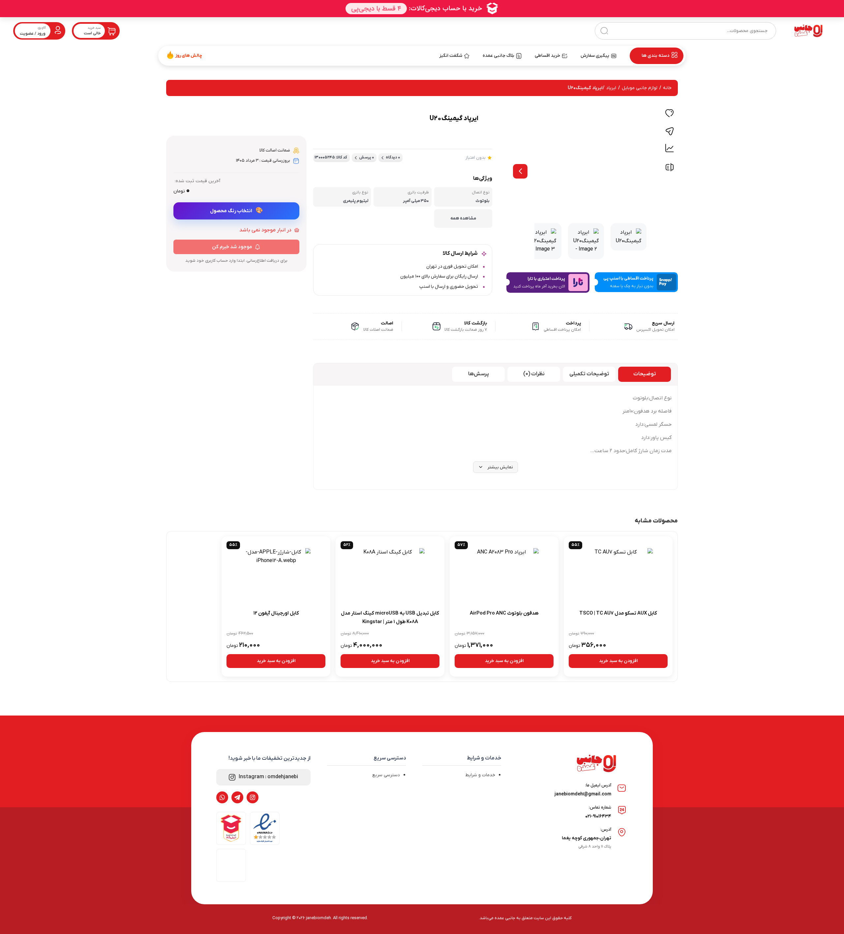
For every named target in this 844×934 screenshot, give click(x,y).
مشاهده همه (463, 218)
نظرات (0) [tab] (534, 374)
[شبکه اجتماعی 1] (252, 797)
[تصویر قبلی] (520, 171)
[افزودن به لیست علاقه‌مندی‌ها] (670, 114)
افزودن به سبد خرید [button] (618, 661)
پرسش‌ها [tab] (478, 374)
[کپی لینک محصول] (670, 131)
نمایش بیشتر (500, 467)
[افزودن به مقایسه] (670, 169)
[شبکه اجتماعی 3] (222, 797)
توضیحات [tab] (644, 374)
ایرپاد (611, 88)
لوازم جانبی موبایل (639, 88)
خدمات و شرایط (480, 775)
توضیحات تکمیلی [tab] (589, 374)
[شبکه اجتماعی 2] (237, 797)
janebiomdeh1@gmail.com (583, 794)
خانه (667, 88)
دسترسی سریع (386, 775)
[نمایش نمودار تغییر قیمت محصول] (670, 148)
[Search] (604, 30)
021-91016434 (598, 816)
